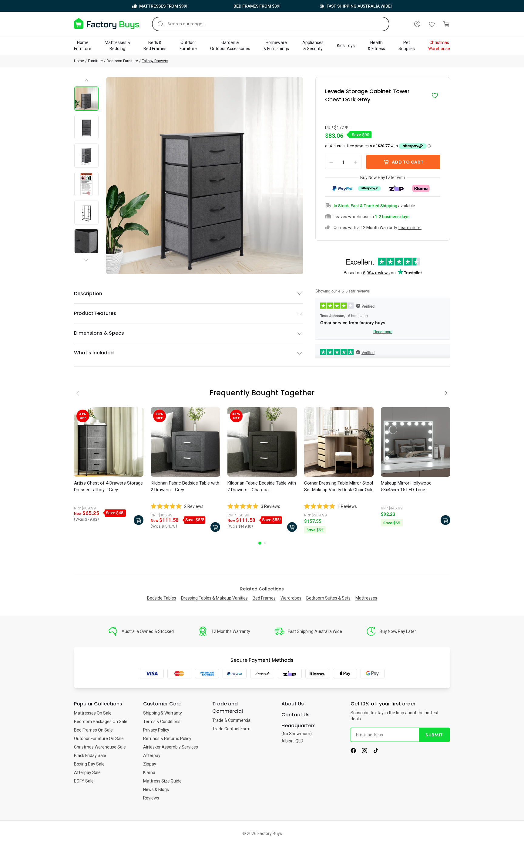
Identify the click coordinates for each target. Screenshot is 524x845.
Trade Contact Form (231, 728)
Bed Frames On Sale (93, 730)
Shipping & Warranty (162, 713)
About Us (292, 703)
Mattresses (366, 598)
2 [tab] (265, 543)
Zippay (149, 764)
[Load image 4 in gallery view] (86, 184)
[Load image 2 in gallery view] (86, 127)
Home (79, 61)
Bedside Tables (161, 598)
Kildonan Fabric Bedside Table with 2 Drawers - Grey (185, 486)
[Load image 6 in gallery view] (86, 241)
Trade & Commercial (231, 720)
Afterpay (151, 755)
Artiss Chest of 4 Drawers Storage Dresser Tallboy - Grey (108, 486)
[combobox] (270, 24)
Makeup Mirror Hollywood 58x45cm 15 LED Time (406, 486)
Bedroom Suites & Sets (328, 598)
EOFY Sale (84, 781)
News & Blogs (156, 789)
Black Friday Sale (90, 755)
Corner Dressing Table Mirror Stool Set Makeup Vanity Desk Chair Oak (338, 486)
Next (87, 255)
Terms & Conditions (161, 721)
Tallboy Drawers (155, 61)
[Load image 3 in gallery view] (86, 156)
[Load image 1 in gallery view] (86, 98)
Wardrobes (290, 598)
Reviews (151, 798)
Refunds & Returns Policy (167, 738)
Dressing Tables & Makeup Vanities (214, 598)
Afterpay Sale (87, 772)
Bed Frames (264, 598)
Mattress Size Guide (162, 781)
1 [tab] (259, 543)
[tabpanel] (108, 467)
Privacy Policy (156, 730)
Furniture (95, 61)
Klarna (149, 772)
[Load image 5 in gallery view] (86, 213)
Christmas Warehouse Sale (100, 747)
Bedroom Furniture (122, 61)
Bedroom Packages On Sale (100, 721)
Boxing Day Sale (89, 764)
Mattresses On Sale (93, 713)
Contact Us (295, 714)
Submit (434, 735)
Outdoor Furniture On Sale (99, 738)
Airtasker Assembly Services (170, 747)
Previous (87, 82)
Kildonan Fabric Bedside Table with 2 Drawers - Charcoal (261, 486)
